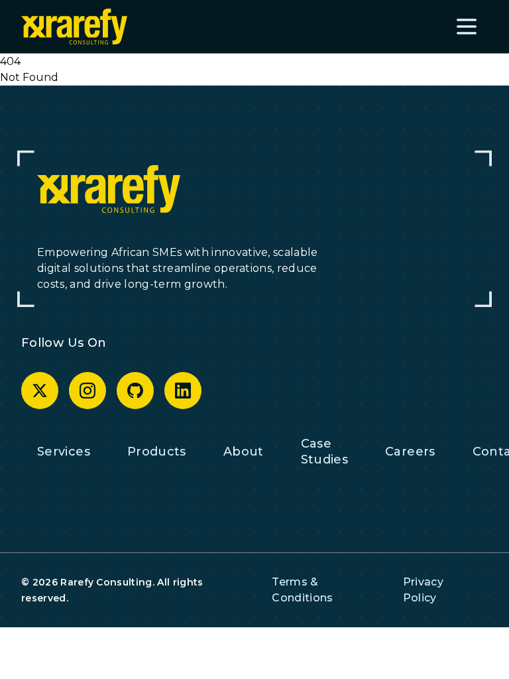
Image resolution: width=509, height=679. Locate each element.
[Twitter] (39, 390)
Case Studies (325, 451)
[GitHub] (135, 390)
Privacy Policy (423, 590)
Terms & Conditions (302, 590)
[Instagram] (87, 390)
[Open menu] (466, 26)
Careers (410, 451)
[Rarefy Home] (74, 26)
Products (156, 451)
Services (63, 451)
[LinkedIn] (182, 390)
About (243, 451)
